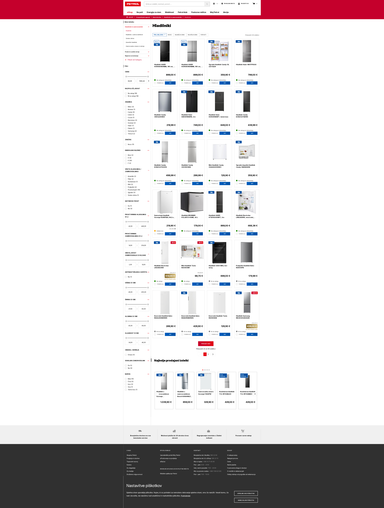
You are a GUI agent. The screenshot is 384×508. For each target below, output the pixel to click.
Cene (229, 462)
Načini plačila (231, 465)
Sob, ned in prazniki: (200, 468)
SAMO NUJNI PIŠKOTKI (246, 500)
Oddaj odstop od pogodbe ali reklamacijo (241, 474)
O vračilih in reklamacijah (235, 471)
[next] (212, 354)
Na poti (140, 12)
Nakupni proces (232, 458)
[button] (157, 394)
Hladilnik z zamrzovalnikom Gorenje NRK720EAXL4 (162, 394)
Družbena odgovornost (134, 474)
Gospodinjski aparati (143, 17)
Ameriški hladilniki (131, 42)
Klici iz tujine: (198, 462)
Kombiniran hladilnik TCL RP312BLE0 (226, 393)
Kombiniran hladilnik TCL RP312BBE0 (247, 393)
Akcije (226, 12)
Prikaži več (205, 343)
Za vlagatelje (131, 468)
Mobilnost (169, 12)
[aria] (129, 17)
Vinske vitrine (130, 38)
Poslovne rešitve (198, 12)
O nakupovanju (232, 455)
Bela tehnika (157, 17)
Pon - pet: (197, 465)
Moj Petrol (214, 12)
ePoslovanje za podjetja (168, 458)
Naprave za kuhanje (131, 56)
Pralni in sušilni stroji (132, 52)
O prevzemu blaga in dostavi (237, 468)
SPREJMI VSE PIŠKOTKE (245, 493)
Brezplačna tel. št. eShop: (202, 458)
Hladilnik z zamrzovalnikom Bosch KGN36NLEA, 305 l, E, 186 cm (184, 394)
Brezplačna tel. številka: (202, 455)
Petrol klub (182, 12)
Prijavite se (245, 3)
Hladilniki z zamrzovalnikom (134, 34)
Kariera (129, 465)
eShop (130, 12)
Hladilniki (128, 30)
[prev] (200, 354)
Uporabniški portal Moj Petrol (170, 455)
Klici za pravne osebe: (201, 471)
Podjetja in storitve (133, 458)
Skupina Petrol (131, 455)
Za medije (130, 471)
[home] (133, 4)
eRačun (162, 462)
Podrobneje (185, 496)
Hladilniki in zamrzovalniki (173, 17)
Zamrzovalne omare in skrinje (135, 46)
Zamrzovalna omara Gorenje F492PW (205, 393)
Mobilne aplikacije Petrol (168, 474)
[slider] (126, 76)
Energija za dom (154, 12)
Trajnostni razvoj (132, 462)
